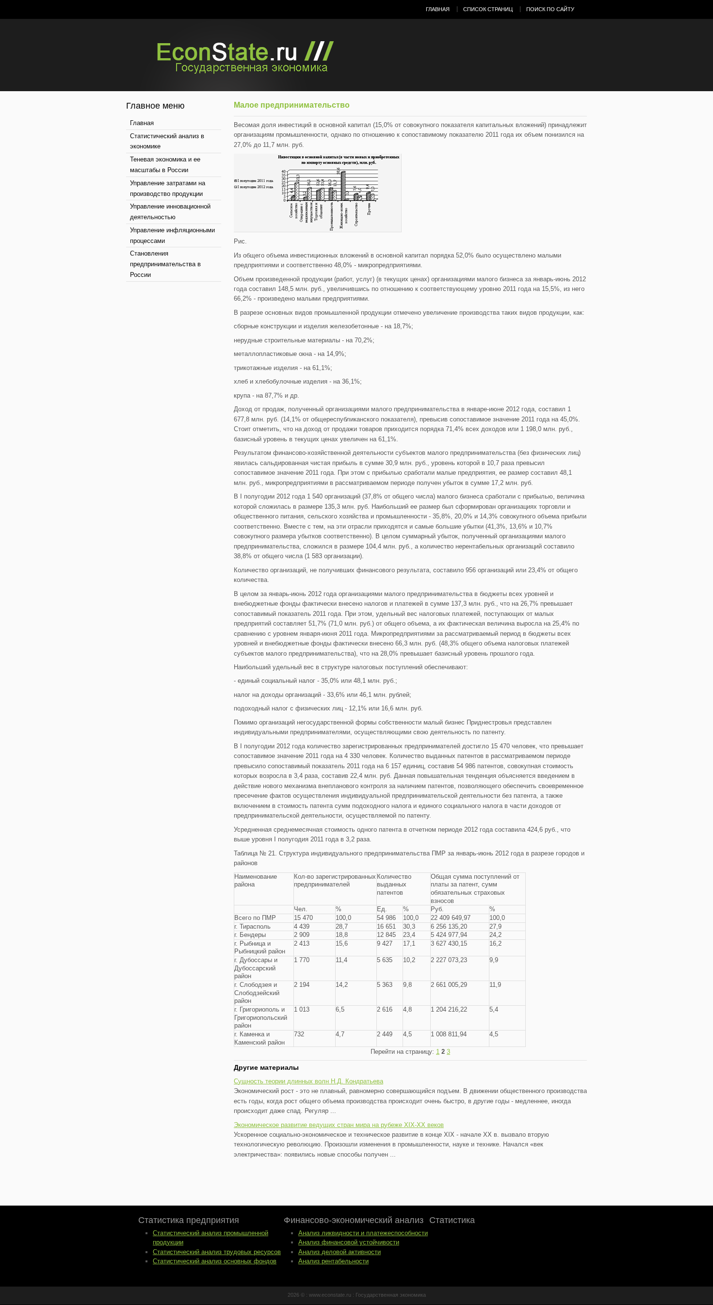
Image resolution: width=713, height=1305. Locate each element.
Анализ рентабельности (333, 1261)
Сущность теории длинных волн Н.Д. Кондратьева (308, 1081)
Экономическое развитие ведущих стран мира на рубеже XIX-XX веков (339, 1124)
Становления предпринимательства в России (165, 264)
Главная (438, 9)
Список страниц (488, 9)
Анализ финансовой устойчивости (348, 1242)
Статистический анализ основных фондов (214, 1261)
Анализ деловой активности (339, 1252)
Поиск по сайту (550, 9)
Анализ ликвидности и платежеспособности (363, 1233)
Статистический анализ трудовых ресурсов (217, 1252)
